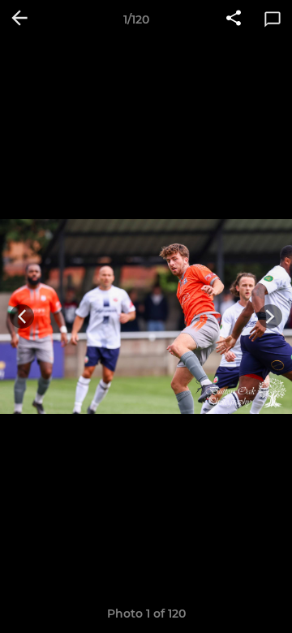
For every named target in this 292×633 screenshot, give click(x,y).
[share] (233, 19)
